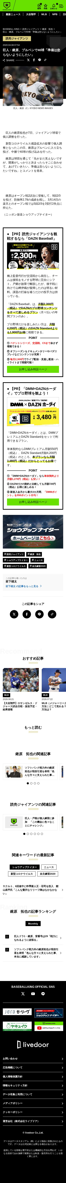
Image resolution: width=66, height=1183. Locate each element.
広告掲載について (13, 1067)
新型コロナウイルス (16, 566)
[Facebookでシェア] (34, 60)
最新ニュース (13, 14)
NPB (54, 14)
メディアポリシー (13, 1103)
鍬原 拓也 (35, 554)
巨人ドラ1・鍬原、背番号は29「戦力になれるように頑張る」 (36, 938)
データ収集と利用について (17, 1094)
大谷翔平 (31, 14)
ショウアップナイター (17, 560)
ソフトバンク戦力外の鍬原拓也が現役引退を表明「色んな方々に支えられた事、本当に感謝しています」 (36, 953)
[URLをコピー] (45, 60)
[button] (28, 783)
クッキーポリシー (13, 1112)
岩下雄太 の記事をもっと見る (22, 586)
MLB (44, 14)
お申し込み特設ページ (33, 369)
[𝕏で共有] (28, 60)
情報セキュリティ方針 (15, 1085)
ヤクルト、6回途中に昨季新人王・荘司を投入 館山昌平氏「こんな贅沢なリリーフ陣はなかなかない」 (30, 890)
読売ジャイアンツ (15, 554)
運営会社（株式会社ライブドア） (21, 1121)
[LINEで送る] (39, 60)
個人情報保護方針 (13, 1076)
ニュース (38, 560)
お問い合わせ (10, 1058)
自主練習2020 (39, 566)
